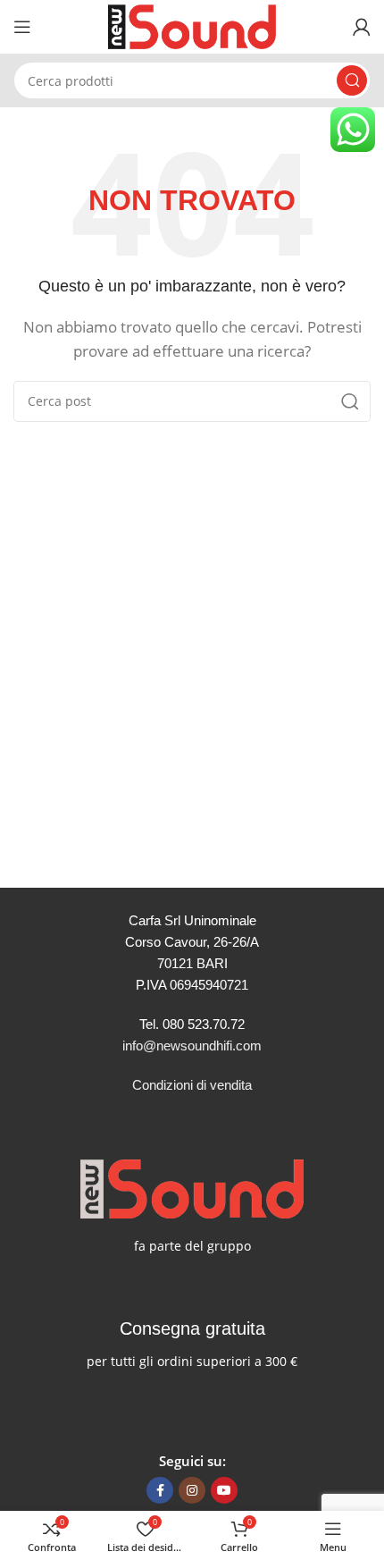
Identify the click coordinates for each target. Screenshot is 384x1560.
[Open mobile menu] (22, 27)
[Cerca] (352, 80)
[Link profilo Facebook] (159, 1490)
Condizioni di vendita (192, 1084)
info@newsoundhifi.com (192, 1045)
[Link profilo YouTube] (224, 1490)
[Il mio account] (362, 27)
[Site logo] (192, 25)
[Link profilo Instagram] (192, 1490)
